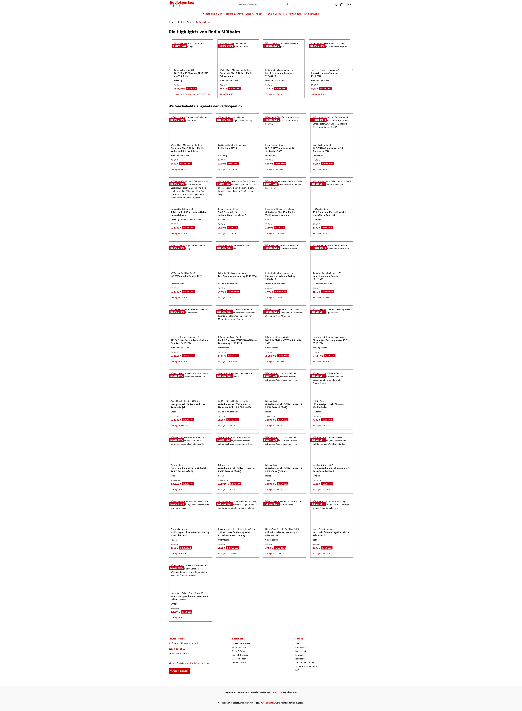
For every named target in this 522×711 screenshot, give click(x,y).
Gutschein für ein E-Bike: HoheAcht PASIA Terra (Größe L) (283, 406)
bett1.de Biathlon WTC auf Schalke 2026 (283, 342)
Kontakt (299, 655)
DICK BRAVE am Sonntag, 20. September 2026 (280, 150)
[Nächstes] (353, 68)
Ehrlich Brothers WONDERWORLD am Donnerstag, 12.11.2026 (237, 342)
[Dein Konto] (335, 4)
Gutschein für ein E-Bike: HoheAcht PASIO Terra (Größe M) (236, 470)
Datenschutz (301, 651)
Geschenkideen (239, 658)
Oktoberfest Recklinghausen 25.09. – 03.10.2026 (332, 342)
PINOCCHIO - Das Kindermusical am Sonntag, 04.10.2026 (189, 342)
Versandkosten (267, 702)
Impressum (300, 647)
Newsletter (300, 658)
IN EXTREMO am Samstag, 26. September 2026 (328, 150)
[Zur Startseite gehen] (182, 4)
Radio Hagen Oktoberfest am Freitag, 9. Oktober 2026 (190, 534)
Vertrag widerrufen (179, 671)
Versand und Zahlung (305, 662)
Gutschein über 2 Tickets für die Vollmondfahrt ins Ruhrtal (187, 150)
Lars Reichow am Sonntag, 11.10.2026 (279, 75)
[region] (261, 68)
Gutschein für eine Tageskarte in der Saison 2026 (331, 534)
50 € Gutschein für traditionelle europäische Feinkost (329, 214)
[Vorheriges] (169, 68)
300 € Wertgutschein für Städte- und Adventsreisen (190, 598)
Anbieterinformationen (306, 666)
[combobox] (261, 4)
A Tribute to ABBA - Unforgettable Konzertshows (188, 214)
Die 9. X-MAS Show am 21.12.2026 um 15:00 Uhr (191, 75)
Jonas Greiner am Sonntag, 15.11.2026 (324, 75)
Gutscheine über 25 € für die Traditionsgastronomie (280, 214)
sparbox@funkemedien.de (198, 663)
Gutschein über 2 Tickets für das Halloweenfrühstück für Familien (235, 406)
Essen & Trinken (239, 651)
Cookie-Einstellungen (261, 692)
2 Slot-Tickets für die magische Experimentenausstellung (234, 534)
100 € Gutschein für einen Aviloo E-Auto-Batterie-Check (331, 470)
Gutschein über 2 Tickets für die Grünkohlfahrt (236, 75)
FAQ (297, 670)
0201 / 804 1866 (177, 648)
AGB (297, 643)
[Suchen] (288, 4)
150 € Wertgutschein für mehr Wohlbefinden (328, 406)
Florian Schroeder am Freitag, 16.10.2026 (280, 278)
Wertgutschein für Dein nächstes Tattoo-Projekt (188, 406)
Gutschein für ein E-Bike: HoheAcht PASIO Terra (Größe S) (189, 470)
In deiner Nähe (239, 662)
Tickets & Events (240, 647)
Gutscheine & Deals (241, 643)
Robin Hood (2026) (227, 148)
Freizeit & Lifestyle (241, 655)
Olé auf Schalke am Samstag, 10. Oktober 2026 (282, 534)
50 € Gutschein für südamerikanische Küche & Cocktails (232, 214)
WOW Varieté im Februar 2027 (186, 276)
